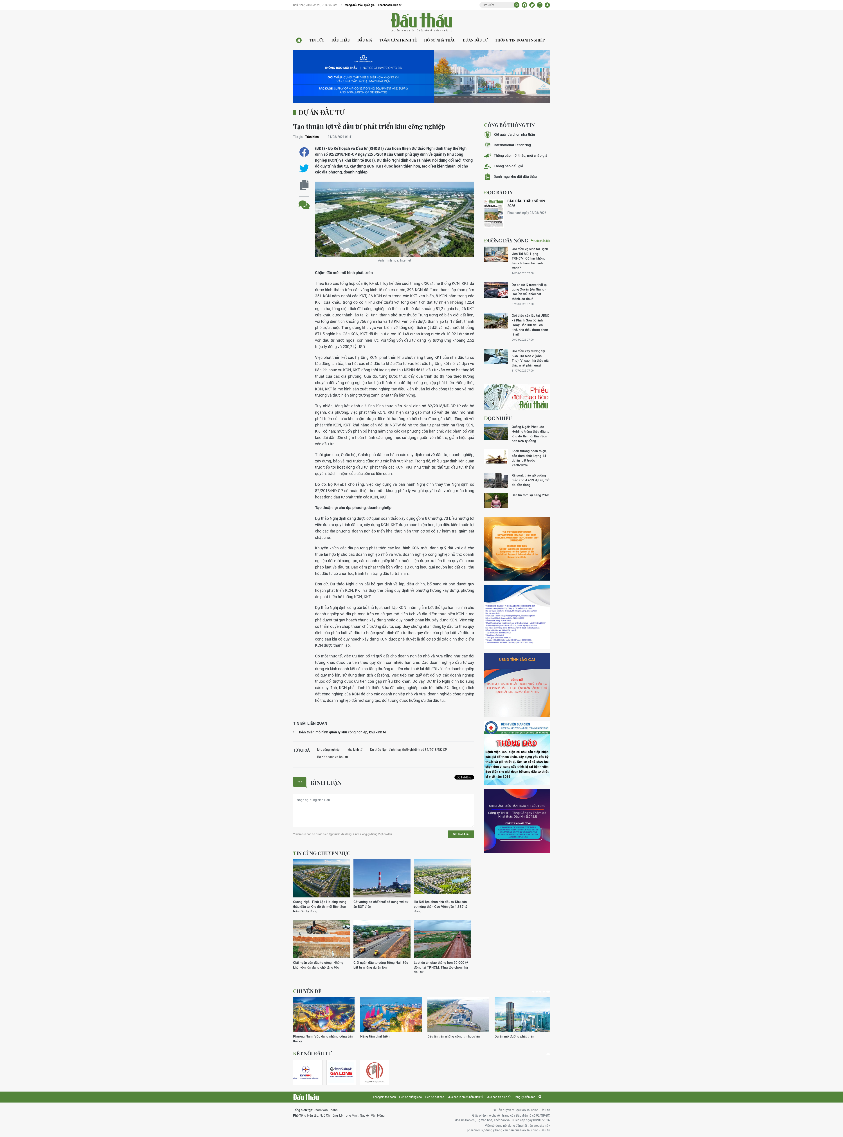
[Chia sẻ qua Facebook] (304, 152)
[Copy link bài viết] (304, 185)
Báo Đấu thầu (421, 22)
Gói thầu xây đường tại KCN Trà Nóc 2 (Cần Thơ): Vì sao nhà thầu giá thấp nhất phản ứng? (530, 358)
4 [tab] (545, 992)
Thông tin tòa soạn (384, 1097)
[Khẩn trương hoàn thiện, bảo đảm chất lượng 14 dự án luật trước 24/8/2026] (496, 456)
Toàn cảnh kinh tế (398, 40)
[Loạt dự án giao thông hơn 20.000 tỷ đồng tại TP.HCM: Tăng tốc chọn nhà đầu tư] (442, 939)
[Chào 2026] (525, 1014)
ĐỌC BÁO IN (498, 192)
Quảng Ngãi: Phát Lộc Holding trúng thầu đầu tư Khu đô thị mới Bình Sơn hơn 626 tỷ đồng (319, 906)
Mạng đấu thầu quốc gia (360, 5)
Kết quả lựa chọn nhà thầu (514, 134)
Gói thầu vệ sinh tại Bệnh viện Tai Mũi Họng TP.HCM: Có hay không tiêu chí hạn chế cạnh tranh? (530, 258)
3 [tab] (542, 992)
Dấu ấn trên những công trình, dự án (319, 1036)
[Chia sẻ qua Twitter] (304, 168)
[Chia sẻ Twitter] (532, 5)
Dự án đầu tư (475, 40)
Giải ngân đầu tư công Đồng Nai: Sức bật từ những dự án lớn (380, 965)
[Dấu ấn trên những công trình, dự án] (324, 1014)
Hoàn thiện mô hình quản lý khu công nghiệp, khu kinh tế (341, 732)
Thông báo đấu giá (508, 166)
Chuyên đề (307, 991)
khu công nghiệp (328, 749)
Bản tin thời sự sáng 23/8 (530, 495)
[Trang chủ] (299, 40)
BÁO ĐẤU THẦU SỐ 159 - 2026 (527, 203)
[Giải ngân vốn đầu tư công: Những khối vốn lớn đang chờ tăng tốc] (321, 939)
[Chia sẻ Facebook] (524, 5)
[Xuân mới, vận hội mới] (458, 1014)
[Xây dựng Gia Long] (341, 1072)
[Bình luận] (304, 201)
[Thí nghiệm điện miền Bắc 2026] (306, 1072)
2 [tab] (538, 992)
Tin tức (317, 40)
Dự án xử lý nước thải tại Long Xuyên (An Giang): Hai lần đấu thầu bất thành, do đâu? (530, 292)
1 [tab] (534, 992)
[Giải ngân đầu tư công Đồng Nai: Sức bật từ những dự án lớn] (382, 939)
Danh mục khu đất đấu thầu (515, 177)
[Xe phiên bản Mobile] (539, 5)
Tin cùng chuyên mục (321, 853)
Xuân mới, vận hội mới (443, 1036)
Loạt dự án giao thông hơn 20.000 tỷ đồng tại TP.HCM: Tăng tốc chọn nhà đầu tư (441, 967)
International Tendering (512, 145)
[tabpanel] (324, 1018)
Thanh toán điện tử (389, 5)
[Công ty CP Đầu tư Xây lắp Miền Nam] (374, 1072)
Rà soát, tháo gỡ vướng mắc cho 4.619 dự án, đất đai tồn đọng (530, 480)
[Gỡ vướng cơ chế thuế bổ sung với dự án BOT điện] (382, 878)
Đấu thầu (340, 40)
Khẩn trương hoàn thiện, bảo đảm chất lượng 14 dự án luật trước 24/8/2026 (529, 458)
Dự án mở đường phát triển (380, 1036)
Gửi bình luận (461, 834)
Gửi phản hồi (542, 240)
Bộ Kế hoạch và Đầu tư (332, 757)
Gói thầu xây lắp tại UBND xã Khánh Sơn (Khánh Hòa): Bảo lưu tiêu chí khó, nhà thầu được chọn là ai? (530, 325)
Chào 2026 (503, 1036)
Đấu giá (364, 40)
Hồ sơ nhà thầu (439, 40)
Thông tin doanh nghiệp (520, 40)
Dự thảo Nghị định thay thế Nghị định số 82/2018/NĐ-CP (408, 749)
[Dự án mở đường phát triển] (391, 1014)
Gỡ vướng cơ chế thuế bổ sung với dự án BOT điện (380, 904)
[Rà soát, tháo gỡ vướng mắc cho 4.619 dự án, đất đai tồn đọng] (496, 480)
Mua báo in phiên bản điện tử (465, 1097)
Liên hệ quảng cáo (410, 1097)
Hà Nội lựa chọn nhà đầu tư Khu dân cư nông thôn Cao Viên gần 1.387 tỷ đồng (440, 906)
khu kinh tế (355, 749)
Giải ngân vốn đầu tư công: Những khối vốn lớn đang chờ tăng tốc (318, 965)
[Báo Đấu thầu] (306, 1097)
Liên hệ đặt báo (434, 1097)
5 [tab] (549, 992)
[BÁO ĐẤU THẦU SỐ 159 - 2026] (494, 213)
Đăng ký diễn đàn (524, 1097)
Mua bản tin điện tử (498, 1097)
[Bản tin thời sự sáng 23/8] (496, 500)
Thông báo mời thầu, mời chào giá (520, 155)
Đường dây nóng (506, 240)
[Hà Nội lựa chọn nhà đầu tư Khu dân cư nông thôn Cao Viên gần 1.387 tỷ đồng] (442, 878)
